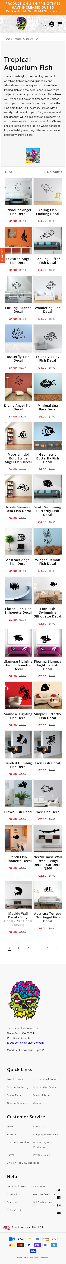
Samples (12, 1202)
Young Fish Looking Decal (47, 212)
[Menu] (9, 24)
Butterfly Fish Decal (18, 358)
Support (2, 255)
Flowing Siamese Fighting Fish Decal (48, 665)
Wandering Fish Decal (48, 310)
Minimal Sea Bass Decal (48, 407)
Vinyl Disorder (28, 1257)
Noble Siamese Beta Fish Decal (18, 509)
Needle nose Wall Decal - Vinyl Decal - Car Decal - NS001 (47, 862)
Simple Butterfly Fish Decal (47, 716)
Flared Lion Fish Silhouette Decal (18, 611)
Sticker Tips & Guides (20, 1163)
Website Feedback (44, 1194)
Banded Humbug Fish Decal (18, 765)
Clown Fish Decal (18, 812)
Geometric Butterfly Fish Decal (47, 458)
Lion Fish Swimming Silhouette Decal (47, 612)
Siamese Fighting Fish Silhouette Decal (18, 665)
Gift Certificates (42, 1202)
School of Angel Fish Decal (18, 212)
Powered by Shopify (41, 1257)
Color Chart (14, 1210)
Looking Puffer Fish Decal (47, 261)
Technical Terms (17, 1186)
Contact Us (14, 1194)
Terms (10, 1155)
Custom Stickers (17, 1103)
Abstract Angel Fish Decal (18, 562)
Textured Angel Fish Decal (18, 261)
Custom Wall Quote (44, 1087)
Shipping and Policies (46, 1134)
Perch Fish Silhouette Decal (18, 859)
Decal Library (15, 1079)
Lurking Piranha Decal (18, 310)
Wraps (37, 1103)
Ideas (36, 1163)
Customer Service (18, 1142)
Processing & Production (41, 1144)
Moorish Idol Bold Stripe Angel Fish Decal (18, 458)
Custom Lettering (17, 1087)
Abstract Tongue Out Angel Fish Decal (47, 917)
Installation (39, 1186)
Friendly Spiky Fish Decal (47, 358)
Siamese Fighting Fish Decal (18, 716)
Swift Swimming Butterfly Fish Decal (47, 511)
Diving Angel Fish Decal (18, 407)
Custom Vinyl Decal (45, 1079)
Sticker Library (42, 1095)
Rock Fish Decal (48, 812)
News (10, 1126)
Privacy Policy (41, 1155)
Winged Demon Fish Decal (47, 562)
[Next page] (57, 948)
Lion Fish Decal (47, 763)
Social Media (14, 1095)
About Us (38, 1126)
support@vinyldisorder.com (27, 1042)
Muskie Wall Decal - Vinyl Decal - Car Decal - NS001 (18, 919)
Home (7, 39)
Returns (12, 1134)
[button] (44, 24)
